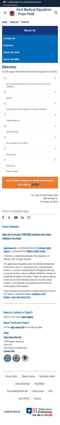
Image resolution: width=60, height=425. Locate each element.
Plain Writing (39, 383)
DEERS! (35, 184)
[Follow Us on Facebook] (3, 218)
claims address (27, 317)
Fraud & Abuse (38, 391)
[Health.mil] (16, 357)
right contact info (17, 327)
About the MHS (11, 59)
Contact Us (9, 38)
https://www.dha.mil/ (12, 337)
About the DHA (11, 52)
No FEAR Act (24, 398)
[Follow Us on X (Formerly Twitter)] (9, 218)
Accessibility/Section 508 (17, 391)
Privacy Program (28, 376)
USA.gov (37, 398)
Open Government (22, 383)
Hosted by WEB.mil (12, 411)
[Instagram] (28, 218)
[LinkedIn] (22, 218)
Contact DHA (9, 351)
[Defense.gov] (7, 357)
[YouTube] (16, 218)
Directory (8, 45)
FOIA (50, 391)
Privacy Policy (11, 376)
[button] (11, 5)
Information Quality (47, 376)
